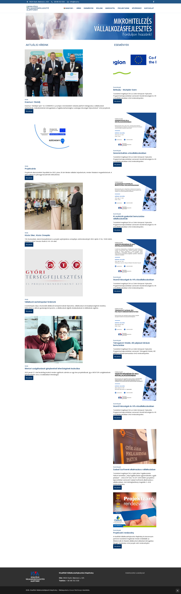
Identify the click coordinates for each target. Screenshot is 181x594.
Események (117, 87)
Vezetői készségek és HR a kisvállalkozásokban (133, 279)
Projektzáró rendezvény (123, 532)
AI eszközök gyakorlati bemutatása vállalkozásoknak (128, 217)
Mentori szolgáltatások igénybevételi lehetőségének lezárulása (52, 368)
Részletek (29, 111)
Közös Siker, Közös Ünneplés (37, 235)
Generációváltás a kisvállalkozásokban (129, 153)
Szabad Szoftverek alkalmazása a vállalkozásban (134, 469)
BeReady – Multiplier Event (125, 89)
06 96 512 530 (59, 2)
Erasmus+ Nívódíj (32, 102)
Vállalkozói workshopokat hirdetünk (40, 302)
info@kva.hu (74, 2)
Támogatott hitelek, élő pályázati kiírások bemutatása (131, 344)
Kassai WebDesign (76, 590)
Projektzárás (30, 168)
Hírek (26, 100)
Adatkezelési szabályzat (135, 573)
